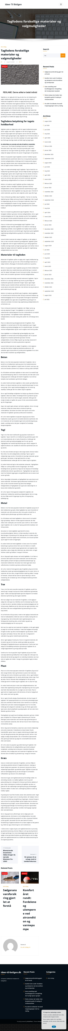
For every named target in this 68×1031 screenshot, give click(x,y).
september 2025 (49, 158)
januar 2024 (48, 225)
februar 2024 (48, 220)
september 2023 (49, 241)
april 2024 (47, 212)
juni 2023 (47, 254)
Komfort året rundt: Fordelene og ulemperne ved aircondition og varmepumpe (29, 909)
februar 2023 (48, 270)
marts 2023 (48, 266)
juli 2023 (47, 250)
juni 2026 (47, 129)
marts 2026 (48, 142)
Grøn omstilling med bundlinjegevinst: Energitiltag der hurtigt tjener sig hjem (53, 89)
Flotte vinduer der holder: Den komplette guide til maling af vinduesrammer (53, 97)
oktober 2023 (48, 237)
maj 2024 (47, 208)
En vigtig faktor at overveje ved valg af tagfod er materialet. (18, 144)
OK (54, 1026)
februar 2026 (48, 146)
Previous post (7, 848)
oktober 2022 (48, 287)
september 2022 (49, 291)
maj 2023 (47, 258)
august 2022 (48, 295)
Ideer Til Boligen (13, 4)
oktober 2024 (48, 196)
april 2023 (47, 262)
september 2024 (49, 200)
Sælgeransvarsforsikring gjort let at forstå (10, 897)
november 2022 (49, 283)
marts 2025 (48, 179)
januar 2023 (48, 274)
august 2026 (48, 121)
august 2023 (48, 245)
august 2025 (48, 163)
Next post (32, 854)
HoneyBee (40, 1021)
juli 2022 (47, 299)
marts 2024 (48, 216)
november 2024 (49, 191)
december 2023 (49, 229)
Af (1, 62)
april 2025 (47, 175)
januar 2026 (48, 150)
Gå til (62, 55)
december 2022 (49, 279)
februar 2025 (48, 183)
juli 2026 (47, 125)
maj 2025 (47, 171)
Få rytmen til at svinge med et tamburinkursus (30, 859)
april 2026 (47, 138)
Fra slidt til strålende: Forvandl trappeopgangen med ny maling (34, 1009)
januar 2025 (48, 187)
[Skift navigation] (61, 4)
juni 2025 (47, 167)
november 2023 (49, 233)
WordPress (30, 1021)
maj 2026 (47, 133)
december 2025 (49, 154)
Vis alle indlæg (25, 947)
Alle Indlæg (3, 47)
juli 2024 (47, 204)
